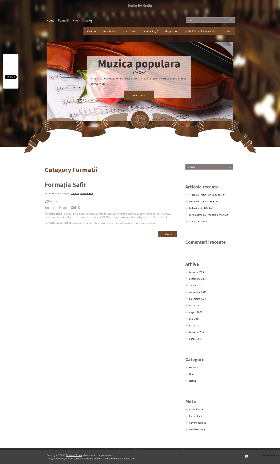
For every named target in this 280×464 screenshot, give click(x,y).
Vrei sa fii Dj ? (151, 31)
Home (50, 20)
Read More (167, 234)
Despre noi (171, 31)
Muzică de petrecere (139, 72)
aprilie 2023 (195, 285)
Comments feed (197, 422)
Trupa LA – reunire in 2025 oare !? (207, 194)
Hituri (76, 20)
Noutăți (88, 21)
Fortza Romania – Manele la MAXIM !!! (209, 214)
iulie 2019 (194, 319)
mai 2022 (194, 305)
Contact (227, 31)
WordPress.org (197, 429)
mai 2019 (194, 325)
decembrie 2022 (197, 292)
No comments (86, 193)
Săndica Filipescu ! (198, 221)
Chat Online (129, 31)
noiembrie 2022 (197, 299)
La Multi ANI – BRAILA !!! (201, 208)
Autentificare (196, 409)
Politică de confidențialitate (200, 31)
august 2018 (195, 339)
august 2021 (195, 312)
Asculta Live (109, 31)
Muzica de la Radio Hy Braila (204, 201)
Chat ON (91, 31)
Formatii (63, 20)
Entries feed (195, 416)
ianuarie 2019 (196, 332)
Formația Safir (65, 185)
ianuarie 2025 (196, 272)
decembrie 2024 (197, 278)
